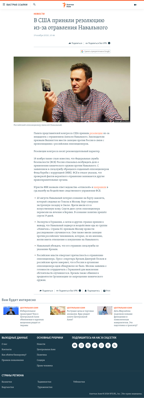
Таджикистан (44, 382)
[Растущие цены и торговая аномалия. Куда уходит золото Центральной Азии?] (57, 310)
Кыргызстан (8, 387)
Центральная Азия (29, 308)
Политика (42, 355)
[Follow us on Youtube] (74, 345)
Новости (39, 14)
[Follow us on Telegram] (94, 345)
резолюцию (96, 133)
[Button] (75, 43)
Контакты (7, 350)
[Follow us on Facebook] (88, 345)
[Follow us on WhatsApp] (101, 345)
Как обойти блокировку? (14, 355)
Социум (41, 360)
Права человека (45, 366)
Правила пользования (13, 360)
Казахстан (7, 382)
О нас (4, 344)
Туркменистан (45, 387)
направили (100, 187)
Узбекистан (79, 382)
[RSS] (114, 345)
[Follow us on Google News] (108, 345)
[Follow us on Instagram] (81, 345)
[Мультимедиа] (135, 5)
